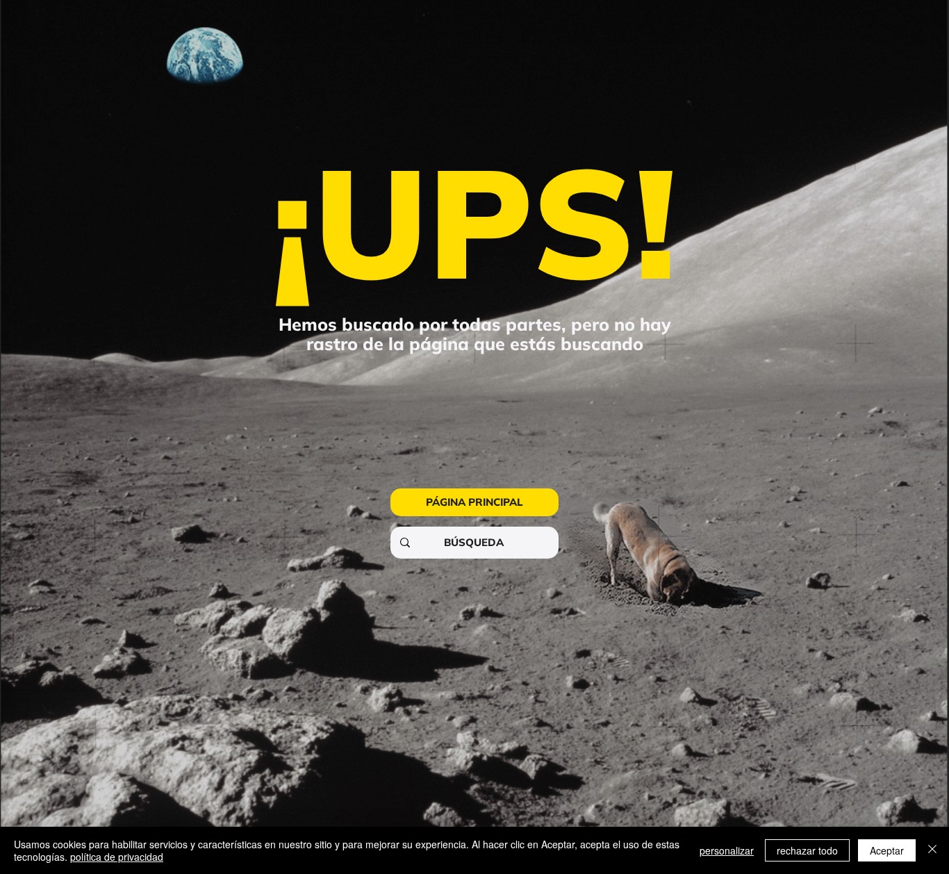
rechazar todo (807, 850)
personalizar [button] (727, 850)
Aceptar (887, 850)
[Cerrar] (932, 850)
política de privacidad (116, 857)
